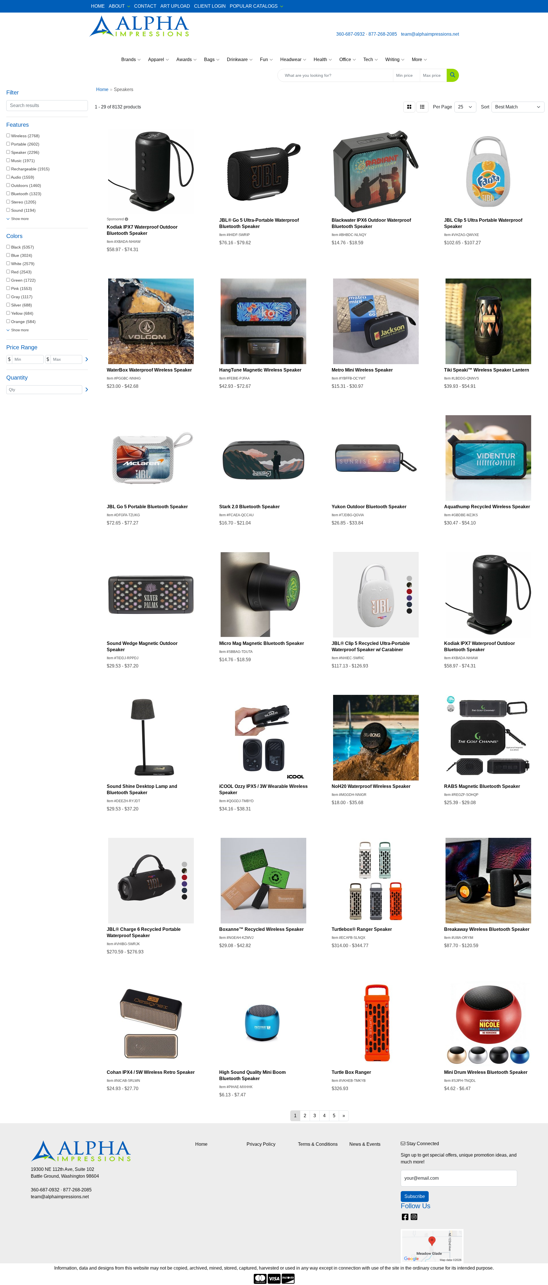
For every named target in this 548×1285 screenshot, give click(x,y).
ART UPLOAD (175, 6)
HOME (98, 6)
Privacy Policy (261, 1144)
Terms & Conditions (318, 1144)
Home (201, 1144)
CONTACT (145, 6)
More (417, 59)
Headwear (290, 59)
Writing (392, 59)
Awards (184, 59)
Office (345, 59)
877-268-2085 (382, 34)
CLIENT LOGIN (210, 6)
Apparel (156, 59)
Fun (264, 59)
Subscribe (414, 1196)
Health (320, 59)
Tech (368, 59)
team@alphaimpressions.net (430, 34)
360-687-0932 (350, 34)
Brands (128, 59)
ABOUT (117, 6)
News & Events (364, 1144)
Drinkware (237, 59)
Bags (209, 59)
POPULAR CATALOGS (254, 6)
